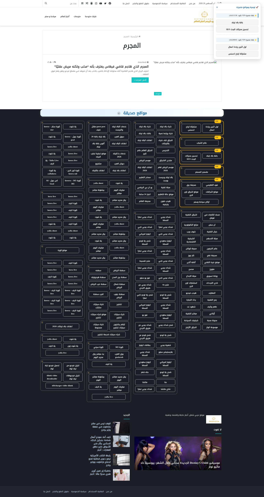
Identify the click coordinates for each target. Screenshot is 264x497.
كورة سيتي (98, 347)
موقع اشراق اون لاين (191, 193)
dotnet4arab (142, 62)
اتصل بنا (126, 3)
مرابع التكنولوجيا (191, 225)
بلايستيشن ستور (166, 352)
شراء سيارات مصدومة (98, 326)
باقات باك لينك (145, 133)
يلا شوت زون (73, 346)
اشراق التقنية (191, 215)
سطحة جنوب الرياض (119, 295)
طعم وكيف (212, 307)
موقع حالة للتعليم (165, 194)
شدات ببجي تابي (145, 227)
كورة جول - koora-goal (73, 138)
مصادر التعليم (145, 177)
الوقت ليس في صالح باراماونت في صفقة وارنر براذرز (101, 426)
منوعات (77, 16)
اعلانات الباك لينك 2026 (145, 168)
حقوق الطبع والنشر (141, 3)
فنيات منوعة (90, 16)
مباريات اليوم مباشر (119, 191)
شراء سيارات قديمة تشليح (109, 334)
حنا (165, 382)
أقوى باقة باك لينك (98, 145)
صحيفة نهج (212, 255)
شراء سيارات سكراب (98, 305)
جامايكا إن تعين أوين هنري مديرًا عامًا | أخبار (100, 472)
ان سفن (212, 225)
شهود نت (191, 307)
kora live (52, 196)
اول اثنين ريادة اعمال (212, 128)
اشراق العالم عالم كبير (144, 151)
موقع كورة (62, 250)
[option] (165, 453)
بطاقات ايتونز (144, 345)
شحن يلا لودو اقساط (144, 242)
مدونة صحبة (212, 320)
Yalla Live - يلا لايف (52, 162)
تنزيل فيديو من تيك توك (72, 367)
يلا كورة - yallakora (52, 172)
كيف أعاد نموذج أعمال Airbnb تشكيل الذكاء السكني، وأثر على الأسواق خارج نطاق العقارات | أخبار (100, 443)
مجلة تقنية (165, 187)
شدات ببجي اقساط (165, 218)
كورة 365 (119, 347)
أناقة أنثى (191, 262)
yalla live (109, 397)
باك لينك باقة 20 (98, 137)
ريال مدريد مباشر (119, 200)
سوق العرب (119, 137)
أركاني (212, 313)
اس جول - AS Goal (52, 182)
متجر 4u (165, 285)
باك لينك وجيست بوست (166, 178)
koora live (52, 147)
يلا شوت (119, 183)
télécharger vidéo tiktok (62, 385)
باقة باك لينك (212, 156)
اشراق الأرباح (191, 327)
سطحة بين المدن (119, 277)
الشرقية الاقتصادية (191, 240)
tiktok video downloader (52, 377)
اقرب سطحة (98, 294)
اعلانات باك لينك (119, 170)
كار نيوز (191, 255)
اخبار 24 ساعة (145, 194)
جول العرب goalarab (119, 355)
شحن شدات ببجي (165, 325)
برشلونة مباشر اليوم (98, 378)
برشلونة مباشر (98, 190)
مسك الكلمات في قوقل (212, 216)
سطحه (98, 270)
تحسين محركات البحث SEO (191, 157)
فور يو (144, 315)
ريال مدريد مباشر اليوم (119, 378)
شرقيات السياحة (191, 320)
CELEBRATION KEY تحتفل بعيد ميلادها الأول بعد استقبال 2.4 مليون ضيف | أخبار (169, 464)
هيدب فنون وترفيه (165, 202)
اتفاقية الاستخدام (178, 3)
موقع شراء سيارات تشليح (98, 315)
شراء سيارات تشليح (119, 315)
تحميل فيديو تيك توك (52, 367)
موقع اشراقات (212, 192)
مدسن (191, 269)
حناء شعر (145, 372)
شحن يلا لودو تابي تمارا (145, 296)
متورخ (212, 269)
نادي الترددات (212, 283)
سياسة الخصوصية (159, 3)
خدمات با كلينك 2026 (119, 155)
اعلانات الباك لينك (145, 140)
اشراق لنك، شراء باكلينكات (166, 141)
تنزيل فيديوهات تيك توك (73, 377)
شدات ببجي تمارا (145, 217)
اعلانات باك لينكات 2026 (62, 326)
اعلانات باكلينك (98, 170)
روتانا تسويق (212, 276)
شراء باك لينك (165, 126)
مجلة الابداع (191, 276)
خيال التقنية (212, 232)
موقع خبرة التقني (212, 262)
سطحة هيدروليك (98, 277)
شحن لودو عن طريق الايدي (145, 336)
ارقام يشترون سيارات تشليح (119, 326)
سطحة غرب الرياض (98, 284)
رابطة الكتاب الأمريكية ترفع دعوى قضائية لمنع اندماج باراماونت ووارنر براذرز (100, 460)
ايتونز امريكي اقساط (145, 306)
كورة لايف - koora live (73, 291)
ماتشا (144, 382)
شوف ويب (191, 232)
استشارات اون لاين (191, 284)
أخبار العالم (65, 16)
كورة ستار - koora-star (52, 128)
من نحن (192, 3)
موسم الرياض (144, 160)
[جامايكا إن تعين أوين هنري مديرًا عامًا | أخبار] (121, 475)
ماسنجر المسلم (201, 172)
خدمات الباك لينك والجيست (119, 128)
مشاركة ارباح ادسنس (191, 128)
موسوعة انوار (212, 327)
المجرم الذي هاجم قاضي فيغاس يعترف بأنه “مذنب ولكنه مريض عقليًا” (101, 66)
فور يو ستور (145, 278)
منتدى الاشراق (165, 160)
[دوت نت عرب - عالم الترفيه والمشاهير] (204, 16)
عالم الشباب (202, 143)
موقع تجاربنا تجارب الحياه (98, 155)
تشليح (119, 304)
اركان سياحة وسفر (201, 202)
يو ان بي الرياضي (144, 187)
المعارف (212, 293)
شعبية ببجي (165, 345)
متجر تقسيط (144, 261)
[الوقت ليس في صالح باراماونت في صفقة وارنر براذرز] (121, 427)
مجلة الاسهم (212, 238)
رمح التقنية (212, 300)
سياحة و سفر (50, 16)
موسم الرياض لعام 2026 (166, 168)
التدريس (165, 150)
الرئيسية (135, 36)
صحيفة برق (191, 185)
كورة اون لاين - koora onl (72, 172)
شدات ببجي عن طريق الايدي (144, 286)
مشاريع (98, 164)
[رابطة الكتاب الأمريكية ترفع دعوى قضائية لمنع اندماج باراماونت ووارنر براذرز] (121, 459)
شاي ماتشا (165, 389)
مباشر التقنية (191, 313)
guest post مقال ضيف (98, 128)
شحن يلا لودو (165, 335)
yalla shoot (98, 183)
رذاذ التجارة (191, 300)
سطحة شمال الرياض (119, 285)
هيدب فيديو (191, 293)
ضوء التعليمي (212, 185)
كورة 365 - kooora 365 (73, 182)
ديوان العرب (119, 164)
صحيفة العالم (144, 201)
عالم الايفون (212, 248)
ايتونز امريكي (145, 234)
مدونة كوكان (191, 248)
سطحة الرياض (119, 270)
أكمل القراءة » (140, 80)
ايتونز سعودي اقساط (166, 242)
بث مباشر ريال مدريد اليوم (98, 355)
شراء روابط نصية (166, 133)
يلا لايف (108, 364)
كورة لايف (72, 203)
